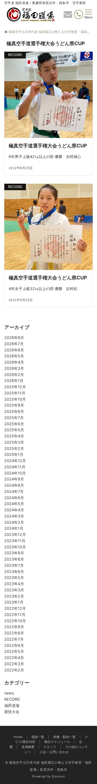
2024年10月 (15, 473)
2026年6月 (14, 350)
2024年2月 (14, 522)
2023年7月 (14, 565)
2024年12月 (15, 460)
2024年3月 (14, 516)
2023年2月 (14, 596)
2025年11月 (14, 393)
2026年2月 (14, 374)
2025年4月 (14, 436)
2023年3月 (14, 590)
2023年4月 (14, 583)
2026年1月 (13, 380)
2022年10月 (15, 620)
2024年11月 (14, 467)
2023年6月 (14, 571)
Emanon (58, 776)
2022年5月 (14, 651)
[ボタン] (68, 15)
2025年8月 (14, 411)
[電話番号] (78, 14)
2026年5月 (14, 356)
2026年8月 (14, 337)
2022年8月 (14, 633)
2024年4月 (14, 510)
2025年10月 (15, 399)
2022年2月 (14, 670)
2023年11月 (14, 540)
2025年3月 (14, 442)
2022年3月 (14, 663)
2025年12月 (15, 386)
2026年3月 (14, 368)
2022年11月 (14, 614)
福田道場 (11, 705)
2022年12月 (15, 608)
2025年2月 (14, 448)
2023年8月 (14, 559)
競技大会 (11, 711)
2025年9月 (14, 405)
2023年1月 (13, 602)
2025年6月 (14, 423)
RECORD (12, 699)
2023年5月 (14, 577)
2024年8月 (14, 485)
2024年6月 (14, 497)
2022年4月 (14, 657)
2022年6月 (14, 645)
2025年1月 (13, 454)
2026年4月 (14, 362)
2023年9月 (14, 553)
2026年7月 (14, 343)
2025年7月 (14, 417)
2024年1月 (13, 528)
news (9, 693)
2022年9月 (14, 626)
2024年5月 (14, 503)
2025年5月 (14, 429)
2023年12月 (15, 534)
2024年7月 (14, 491)
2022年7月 (14, 639)
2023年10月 (15, 547)
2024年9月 (14, 479)
